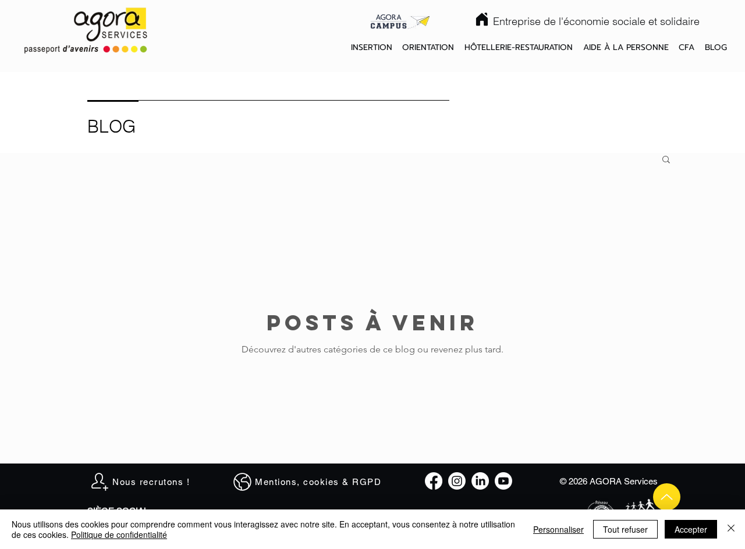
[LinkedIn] (480, 481)
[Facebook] (433, 481)
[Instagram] (457, 481)
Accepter (691, 529)
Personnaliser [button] (558, 529)
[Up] (666, 497)
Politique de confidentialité (119, 534)
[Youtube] (503, 481)
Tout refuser (625, 529)
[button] (372, 48)
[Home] (481, 19)
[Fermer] (731, 529)
